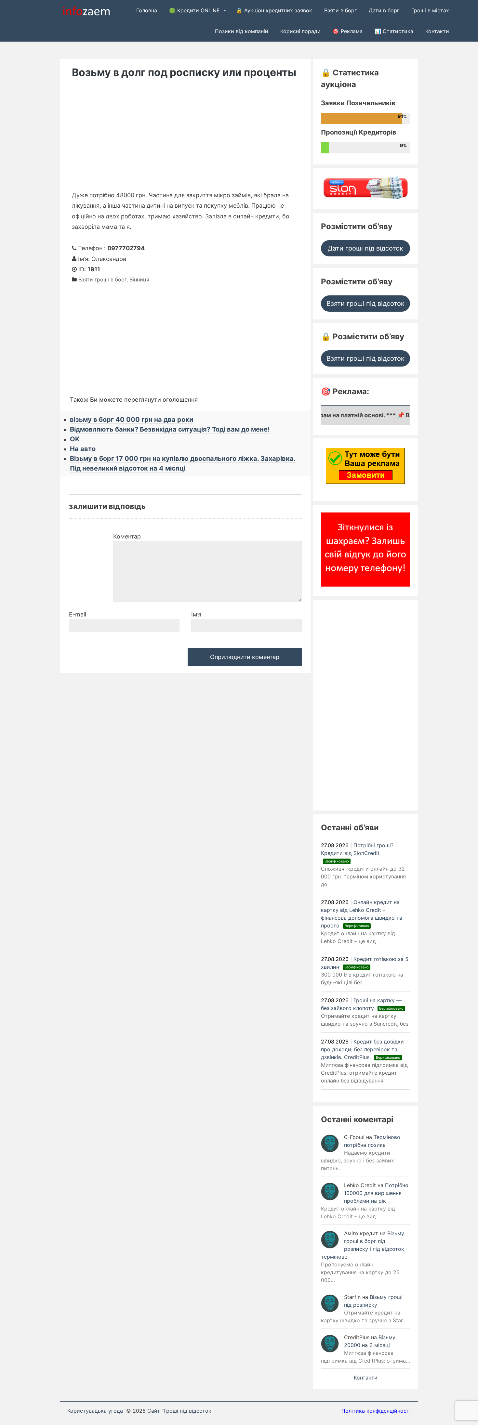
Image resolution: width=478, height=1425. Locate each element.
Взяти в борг (340, 10)
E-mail (77, 614)
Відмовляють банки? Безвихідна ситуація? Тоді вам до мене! (170, 429)
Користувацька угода (95, 1410)
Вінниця (139, 279)
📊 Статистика (394, 31)
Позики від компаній (241, 31)
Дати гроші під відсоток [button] (365, 248)
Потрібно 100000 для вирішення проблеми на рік (376, 1193)
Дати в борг (384, 10)
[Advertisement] (185, 134)
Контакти (437, 31)
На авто (83, 449)
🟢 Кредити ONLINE (194, 10)
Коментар (127, 536)
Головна (146, 10)
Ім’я (196, 614)
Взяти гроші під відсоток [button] (365, 303)
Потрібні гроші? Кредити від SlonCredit (357, 852)
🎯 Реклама (348, 31)
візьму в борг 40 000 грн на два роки (131, 419)
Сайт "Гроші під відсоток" (180, 1410)
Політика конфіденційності (376, 1410)
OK (75, 439)
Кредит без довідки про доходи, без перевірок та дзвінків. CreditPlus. (362, 1049)
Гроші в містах (430, 10)
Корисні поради (300, 31)
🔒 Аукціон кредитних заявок (274, 10)
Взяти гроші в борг (102, 279)
